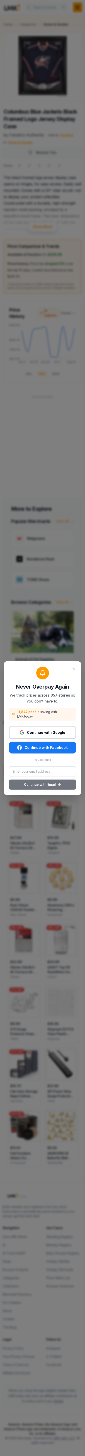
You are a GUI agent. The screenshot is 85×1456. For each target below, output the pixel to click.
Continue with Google (46, 732)
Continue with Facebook (46, 747)
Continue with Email (40, 784)
